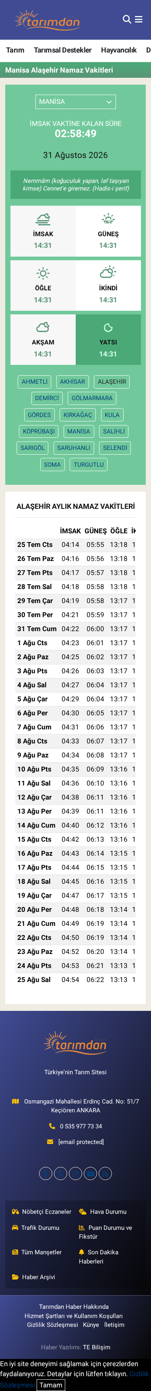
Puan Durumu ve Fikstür (105, 1232)
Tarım (15, 50)
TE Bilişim (96, 1347)
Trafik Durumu (40, 1227)
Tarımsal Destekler (63, 50)
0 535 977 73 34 (81, 1126)
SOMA (52, 464)
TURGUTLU (89, 464)
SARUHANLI (73, 448)
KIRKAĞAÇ (78, 415)
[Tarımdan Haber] (47, 20)
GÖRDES (39, 415)
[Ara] (127, 20)
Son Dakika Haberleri (98, 1257)
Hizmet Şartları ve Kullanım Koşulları (74, 1316)
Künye (91, 1324)
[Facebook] (45, 1173)
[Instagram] (75, 1173)
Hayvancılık (119, 50)
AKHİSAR (72, 381)
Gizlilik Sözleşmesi (52, 1324)
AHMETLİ (35, 381)
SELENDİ (115, 448)
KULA (112, 415)
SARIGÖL (33, 448)
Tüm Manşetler (41, 1252)
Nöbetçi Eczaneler (46, 1211)
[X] (60, 1173)
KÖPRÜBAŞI (39, 431)
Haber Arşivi (38, 1277)
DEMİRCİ (47, 398)
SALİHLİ (114, 431)
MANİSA (78, 431)
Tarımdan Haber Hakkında (74, 1306)
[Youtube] (90, 1173)
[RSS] (105, 1173)
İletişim (114, 1324)
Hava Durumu (108, 1211)
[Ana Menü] (139, 20)
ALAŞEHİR (112, 381)
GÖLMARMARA (92, 398)
